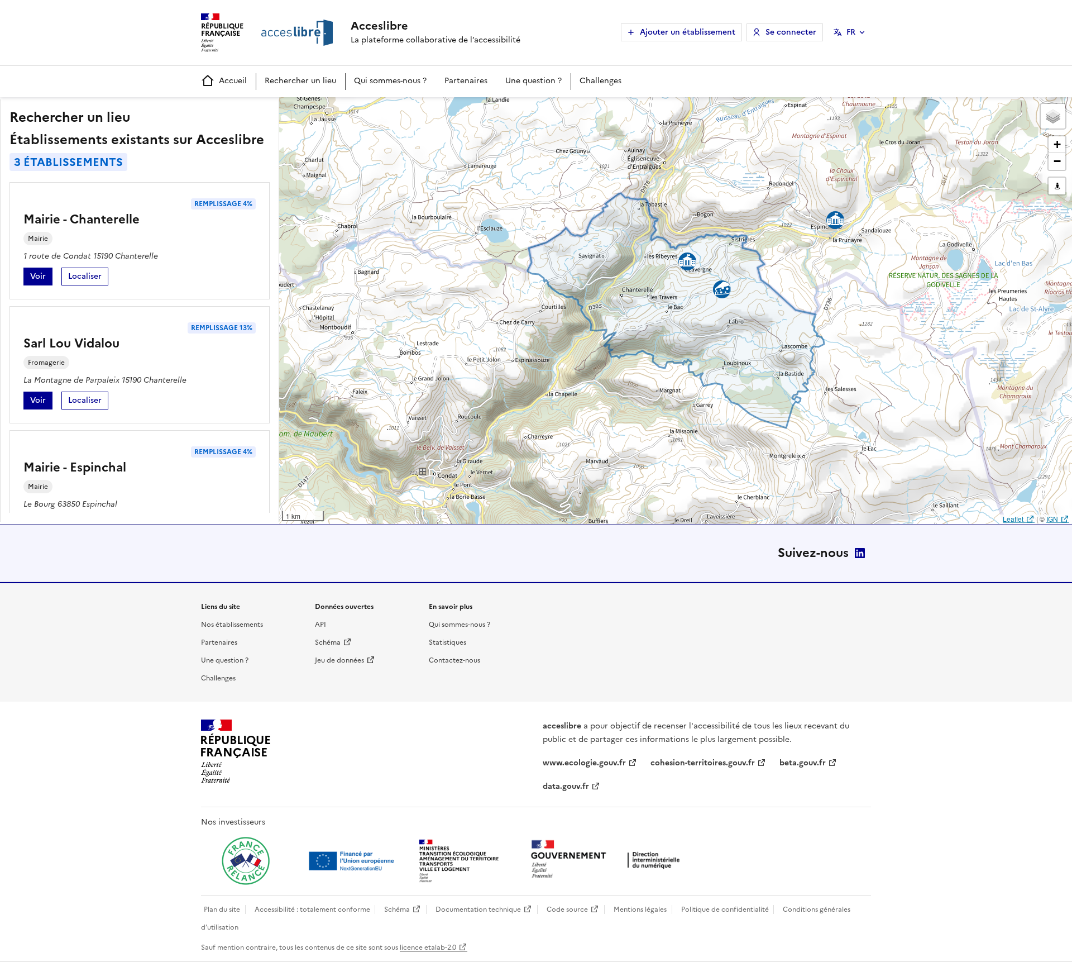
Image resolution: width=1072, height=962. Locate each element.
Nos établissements (232, 625)
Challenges (600, 81)
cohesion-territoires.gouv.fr (702, 763)
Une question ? (533, 81)
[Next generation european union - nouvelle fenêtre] (353, 861)
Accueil (233, 81)
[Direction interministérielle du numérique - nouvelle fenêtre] (608, 860)
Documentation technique (478, 909)
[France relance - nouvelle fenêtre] (245, 861)
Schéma (328, 642)
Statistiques (447, 642)
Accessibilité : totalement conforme (312, 909)
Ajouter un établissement (687, 32)
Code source (567, 909)
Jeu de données (339, 660)
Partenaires (465, 81)
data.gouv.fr (566, 786)
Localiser (88, 277)
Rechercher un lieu (300, 81)
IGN (1052, 518)
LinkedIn (860, 553)
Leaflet (1013, 518)
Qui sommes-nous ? (390, 81)
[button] (1053, 116)
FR (850, 32)
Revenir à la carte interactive (367, 110)
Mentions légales (640, 909)
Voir (41, 277)
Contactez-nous (454, 660)
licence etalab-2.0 (428, 947)
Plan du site (222, 909)
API (320, 625)
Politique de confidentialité (725, 909)
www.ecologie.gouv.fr (584, 763)
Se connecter (790, 32)
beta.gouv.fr (802, 763)
